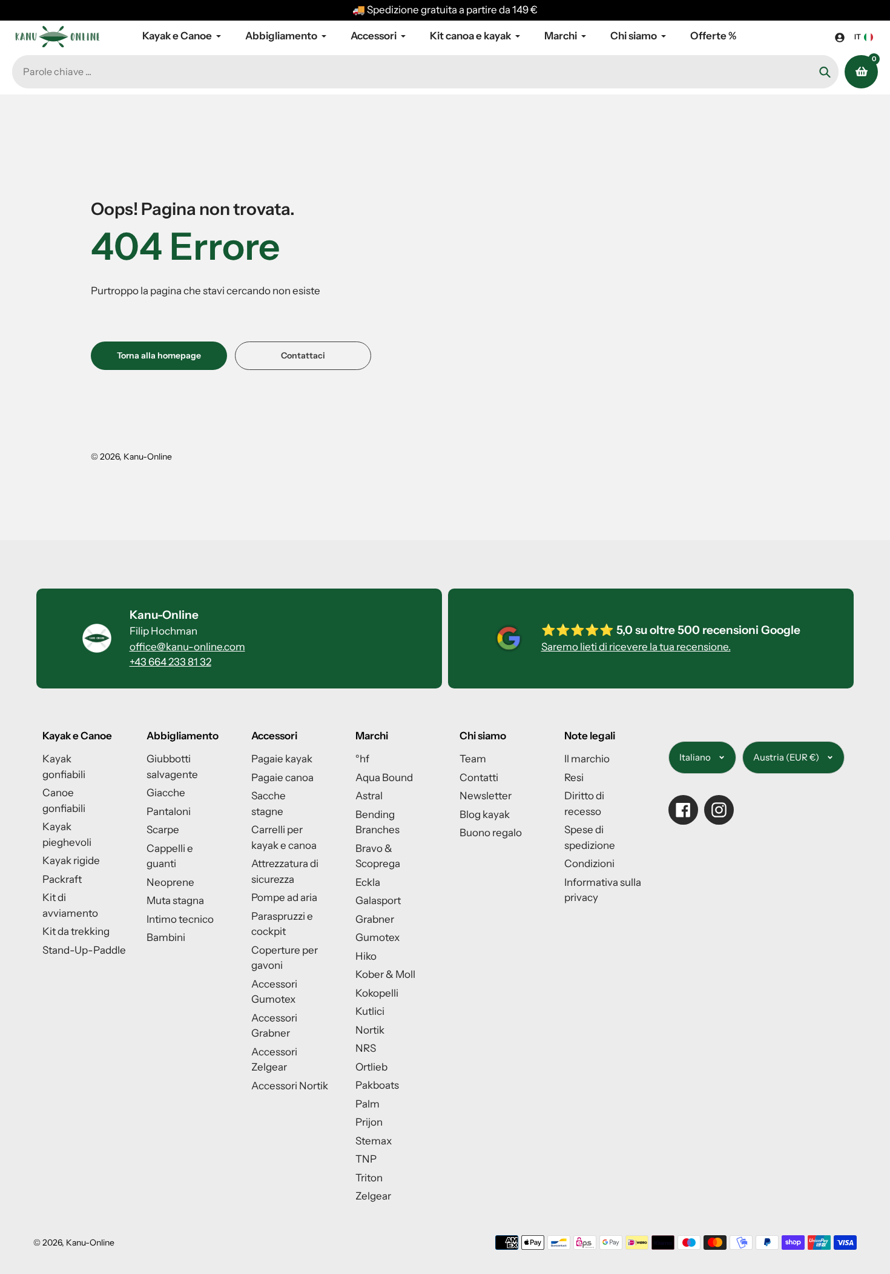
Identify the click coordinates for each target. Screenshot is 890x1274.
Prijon (369, 1122)
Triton (369, 1178)
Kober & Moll (385, 974)
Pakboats (377, 1085)
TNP (366, 1159)
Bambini (166, 937)
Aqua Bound (384, 777)
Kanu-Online (148, 456)
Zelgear (373, 1196)
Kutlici (369, 1011)
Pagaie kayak (281, 759)
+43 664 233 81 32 (170, 662)
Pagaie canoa (282, 777)
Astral (369, 796)
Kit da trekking (76, 931)
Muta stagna (175, 900)
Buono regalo (491, 833)
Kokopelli (376, 993)
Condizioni (589, 863)
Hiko (366, 956)
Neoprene (170, 882)
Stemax (373, 1141)
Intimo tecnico (180, 919)
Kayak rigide (71, 860)
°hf (362, 759)
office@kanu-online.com (187, 647)
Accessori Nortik (289, 1086)
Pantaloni (169, 811)
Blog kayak (485, 814)
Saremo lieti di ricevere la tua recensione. (636, 647)
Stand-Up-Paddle (84, 950)
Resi (574, 777)
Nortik (369, 1030)
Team (473, 759)
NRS (365, 1048)
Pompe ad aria (284, 897)
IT (857, 36)
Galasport (378, 900)
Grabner (374, 919)
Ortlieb (371, 1067)
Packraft (62, 879)
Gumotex (377, 937)
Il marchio (587, 759)
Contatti (479, 777)
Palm (367, 1104)
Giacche (166, 793)
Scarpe (163, 829)
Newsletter (486, 796)
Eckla (367, 882)
